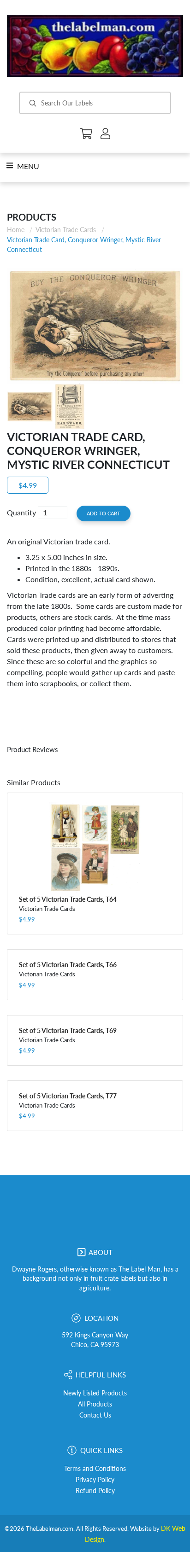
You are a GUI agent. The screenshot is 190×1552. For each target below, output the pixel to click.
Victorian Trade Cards (66, 229)
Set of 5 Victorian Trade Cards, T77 (68, 1096)
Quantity (21, 512)
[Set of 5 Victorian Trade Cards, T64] (95, 847)
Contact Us (95, 1415)
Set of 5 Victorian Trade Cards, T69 (68, 1030)
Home (15, 229)
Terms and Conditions (95, 1468)
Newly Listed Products (95, 1393)
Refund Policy (95, 1490)
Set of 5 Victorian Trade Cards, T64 (68, 899)
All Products (95, 1404)
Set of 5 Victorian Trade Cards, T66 (68, 965)
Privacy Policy (95, 1479)
